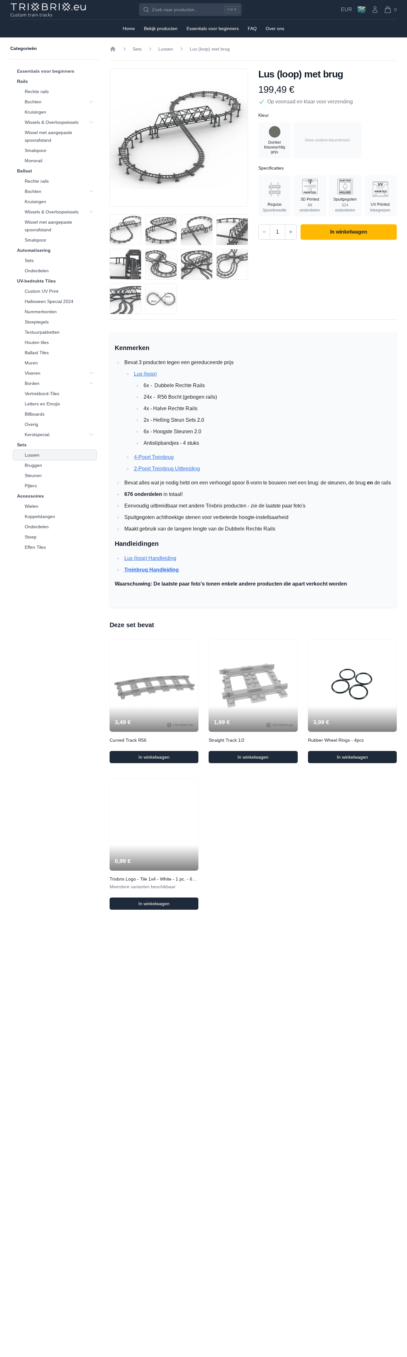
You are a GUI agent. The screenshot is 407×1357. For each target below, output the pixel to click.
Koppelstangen (40, 516)
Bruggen (33, 465)
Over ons (275, 28)
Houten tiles (37, 342)
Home (129, 28)
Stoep (31, 536)
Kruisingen (35, 112)
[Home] (113, 49)
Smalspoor (35, 150)
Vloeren (32, 373)
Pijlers (31, 485)
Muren (31, 362)
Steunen (33, 475)
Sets (29, 260)
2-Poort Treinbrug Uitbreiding (167, 468)
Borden (32, 383)
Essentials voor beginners (45, 71)
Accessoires (30, 496)
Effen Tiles (35, 547)
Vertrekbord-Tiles (42, 393)
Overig (31, 424)
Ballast (24, 170)
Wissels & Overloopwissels (52, 122)
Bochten (33, 101)
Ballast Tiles (37, 352)
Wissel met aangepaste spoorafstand (48, 136)
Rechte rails (37, 91)
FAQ (252, 28)
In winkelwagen (165, 758)
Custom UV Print (41, 291)
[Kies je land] (361, 9)
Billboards (35, 414)
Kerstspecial (37, 434)
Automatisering (34, 250)
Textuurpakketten (42, 332)
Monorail (33, 160)
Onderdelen (37, 270)
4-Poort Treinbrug (154, 457)
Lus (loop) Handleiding (150, 558)
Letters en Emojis (42, 403)
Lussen (32, 455)
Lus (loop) (145, 374)
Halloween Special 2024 (49, 301)
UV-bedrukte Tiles (36, 280)
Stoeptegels (37, 321)
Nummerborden (41, 311)
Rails (22, 81)
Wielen (31, 506)
